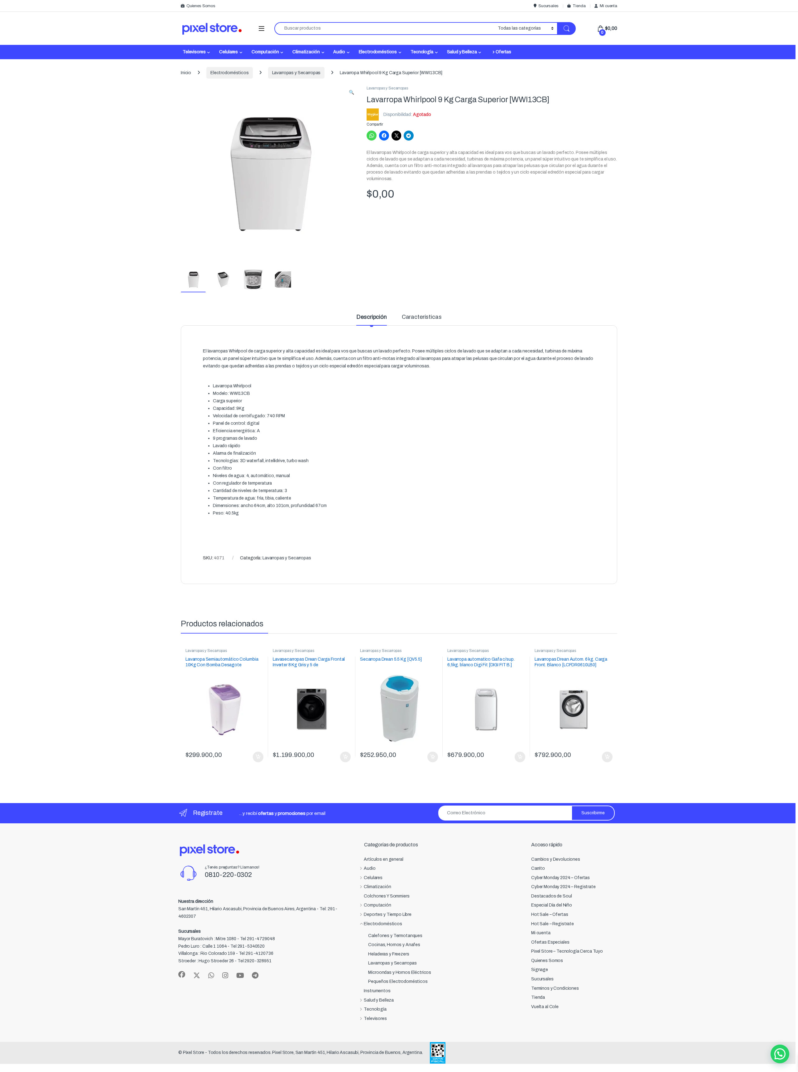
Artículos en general (383, 859)
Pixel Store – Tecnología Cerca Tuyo (567, 951)
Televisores (194, 52)
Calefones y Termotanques (395, 935)
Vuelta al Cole (545, 1006)
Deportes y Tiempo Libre (387, 914)
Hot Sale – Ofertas (549, 914)
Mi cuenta (608, 6)
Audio (339, 52)
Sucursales (548, 6)
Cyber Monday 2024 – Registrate (563, 886)
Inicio (186, 72)
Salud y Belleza (462, 52)
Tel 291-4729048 (257, 938)
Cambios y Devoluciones (555, 859)
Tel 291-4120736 (256, 953)
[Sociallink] (181, 974)
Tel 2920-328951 (255, 961)
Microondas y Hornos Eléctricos (399, 972)
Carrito (538, 868)
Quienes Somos (200, 6)
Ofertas (503, 52)
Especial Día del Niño (551, 905)
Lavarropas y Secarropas (296, 72)
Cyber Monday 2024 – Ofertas (560, 877)
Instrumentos (377, 990)
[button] (351, 92)
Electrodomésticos (378, 52)
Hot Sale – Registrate (552, 923)
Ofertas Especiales (550, 942)
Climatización (306, 52)
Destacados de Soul (551, 896)
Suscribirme (593, 813)
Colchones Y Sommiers (386, 896)
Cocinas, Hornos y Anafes (394, 944)
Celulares (228, 52)
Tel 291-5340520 (247, 946)
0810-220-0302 (228, 874)
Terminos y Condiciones (555, 988)
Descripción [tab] (371, 317)
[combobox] (384, 28)
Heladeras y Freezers (388, 954)
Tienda (579, 6)
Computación (265, 52)
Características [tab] (422, 317)
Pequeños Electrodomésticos (397, 981)
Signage (539, 969)
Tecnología (422, 52)
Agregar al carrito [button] (255, 757)
